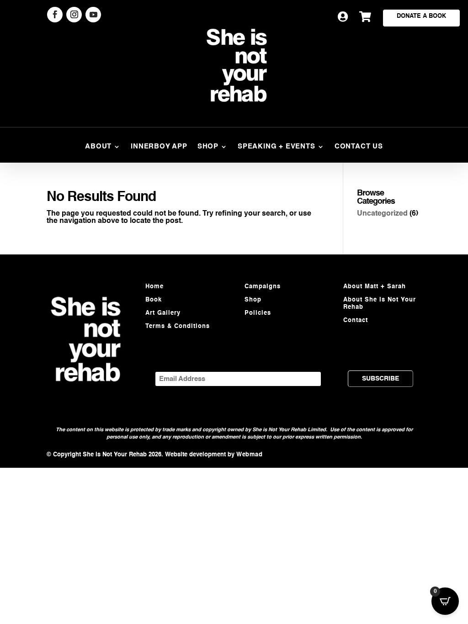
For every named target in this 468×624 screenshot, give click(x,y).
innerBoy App (159, 146)
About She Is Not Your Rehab (379, 303)
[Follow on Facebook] (55, 14)
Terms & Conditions (177, 326)
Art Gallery (163, 313)
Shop (207, 146)
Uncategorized (382, 213)
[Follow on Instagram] (74, 14)
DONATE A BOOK (421, 16)
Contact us (359, 146)
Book (153, 300)
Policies (258, 313)
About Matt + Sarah (374, 287)
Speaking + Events (276, 146)
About (98, 146)
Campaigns (263, 287)
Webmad (249, 455)
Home (154, 287)
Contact (355, 320)
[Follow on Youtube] (93, 14)
